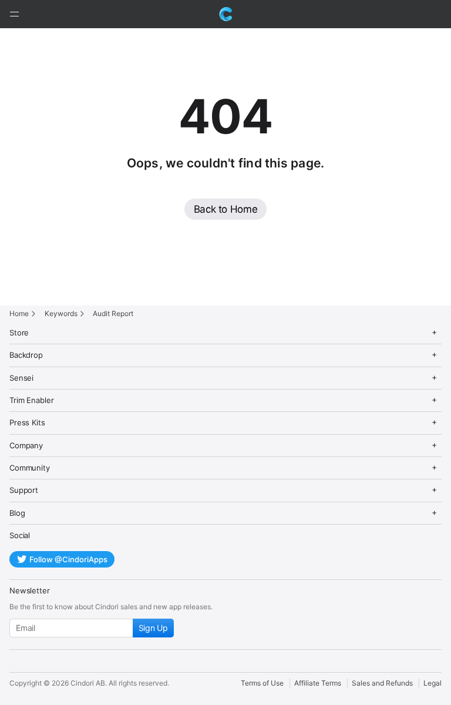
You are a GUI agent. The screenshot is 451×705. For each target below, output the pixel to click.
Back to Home (226, 209)
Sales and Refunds (382, 683)
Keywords (61, 313)
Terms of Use (262, 683)
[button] (14, 14)
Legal (432, 683)
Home (19, 313)
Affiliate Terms (317, 683)
